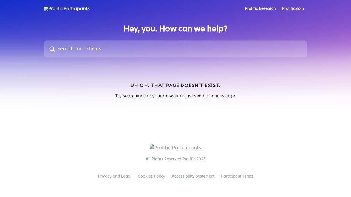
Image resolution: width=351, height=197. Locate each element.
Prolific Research (260, 9)
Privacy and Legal (114, 176)
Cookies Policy (151, 176)
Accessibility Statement (193, 176)
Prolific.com (293, 9)
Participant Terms (237, 176)
